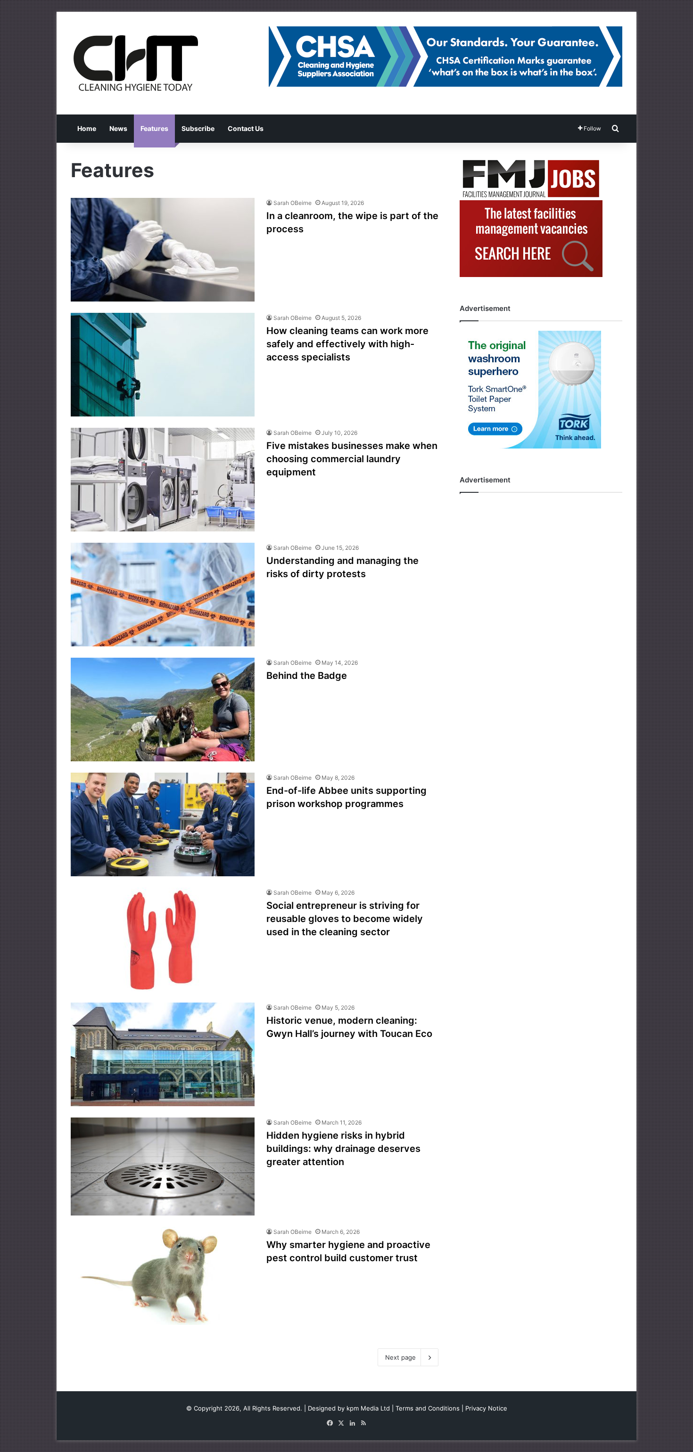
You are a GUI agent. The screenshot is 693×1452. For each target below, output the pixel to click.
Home (86, 128)
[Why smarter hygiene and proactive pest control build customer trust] (163, 1276)
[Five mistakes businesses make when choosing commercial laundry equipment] (163, 479)
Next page (400, 1357)
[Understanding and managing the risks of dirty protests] (163, 594)
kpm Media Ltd (368, 1408)
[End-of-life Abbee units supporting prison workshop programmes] (163, 824)
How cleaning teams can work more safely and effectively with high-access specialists (347, 344)
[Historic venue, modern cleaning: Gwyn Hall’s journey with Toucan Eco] (163, 1054)
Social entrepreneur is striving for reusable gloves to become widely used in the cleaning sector (344, 919)
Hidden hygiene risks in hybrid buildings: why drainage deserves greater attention (343, 1148)
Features (154, 128)
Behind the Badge (306, 675)
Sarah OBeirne (292, 202)
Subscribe (198, 128)
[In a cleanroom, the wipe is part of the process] (163, 250)
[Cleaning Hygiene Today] (135, 63)
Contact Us (246, 128)
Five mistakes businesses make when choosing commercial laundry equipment (351, 459)
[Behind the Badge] (163, 709)
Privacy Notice (486, 1408)
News (118, 128)
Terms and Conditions (428, 1408)
